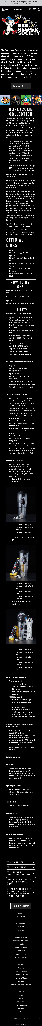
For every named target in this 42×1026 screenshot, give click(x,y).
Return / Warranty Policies (21, 985)
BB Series (21, 944)
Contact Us (21, 981)
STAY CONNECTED (21, 1018)
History (21, 1009)
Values (21, 1012)
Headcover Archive (21, 1005)
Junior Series (21, 954)
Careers (21, 992)
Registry (21, 968)
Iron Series (21, 951)
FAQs (21, 998)
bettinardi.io (29, 263)
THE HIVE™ (21, 913)
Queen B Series (21, 958)
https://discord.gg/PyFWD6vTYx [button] (20, 253)
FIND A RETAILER (21, 924)
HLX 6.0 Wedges (21, 947)
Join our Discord (21, 86)
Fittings (21, 965)
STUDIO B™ (21, 917)
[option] (21, 3)
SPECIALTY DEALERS (21, 927)
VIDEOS (21, 930)
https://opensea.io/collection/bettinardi (20, 303)
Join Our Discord (21, 906)
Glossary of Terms (21, 978)
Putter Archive (21, 1002)
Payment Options (21, 971)
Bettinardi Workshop (21, 941)
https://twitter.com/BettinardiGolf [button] (21, 268)
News (21, 995)
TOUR (21, 920)
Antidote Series (21, 937)
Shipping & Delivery (21, 975)
